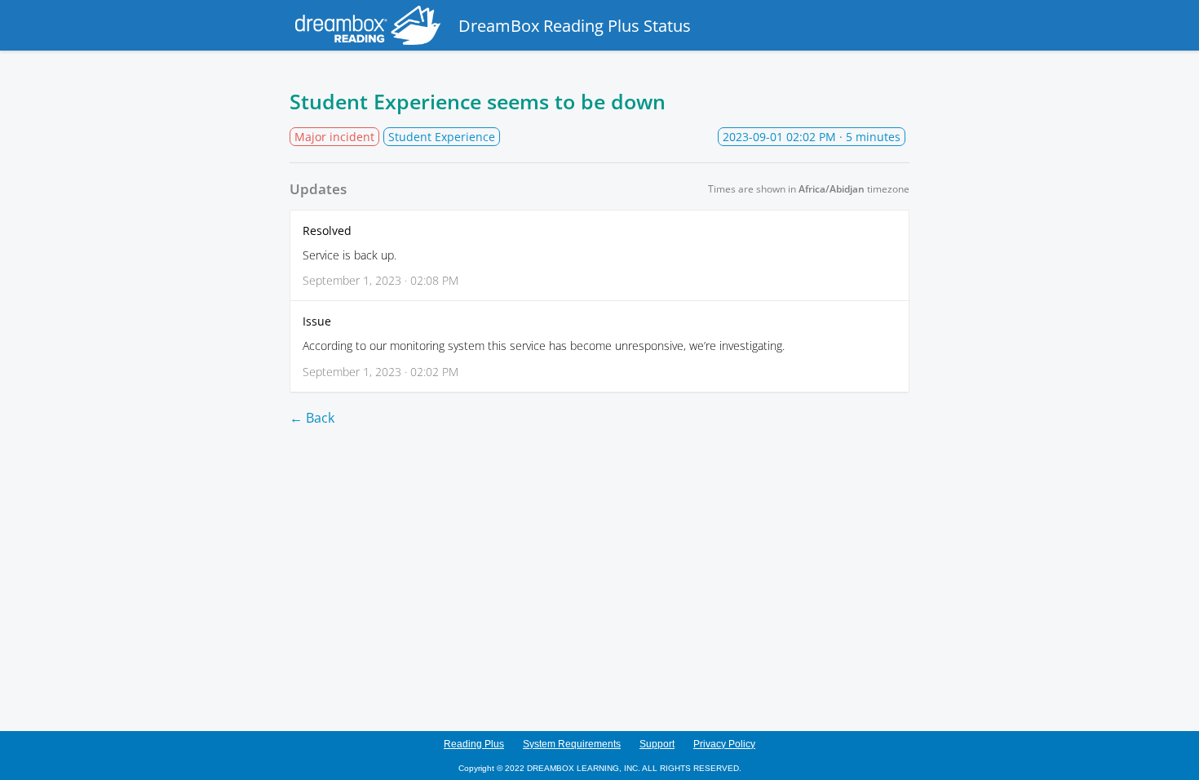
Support (657, 744)
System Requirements (572, 744)
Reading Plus (474, 744)
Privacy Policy (724, 744)
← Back (312, 418)
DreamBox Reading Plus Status (574, 26)
